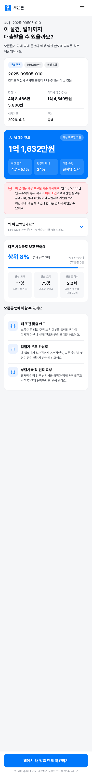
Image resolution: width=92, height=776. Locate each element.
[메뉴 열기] (82, 8)
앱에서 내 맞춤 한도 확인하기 (46, 760)
